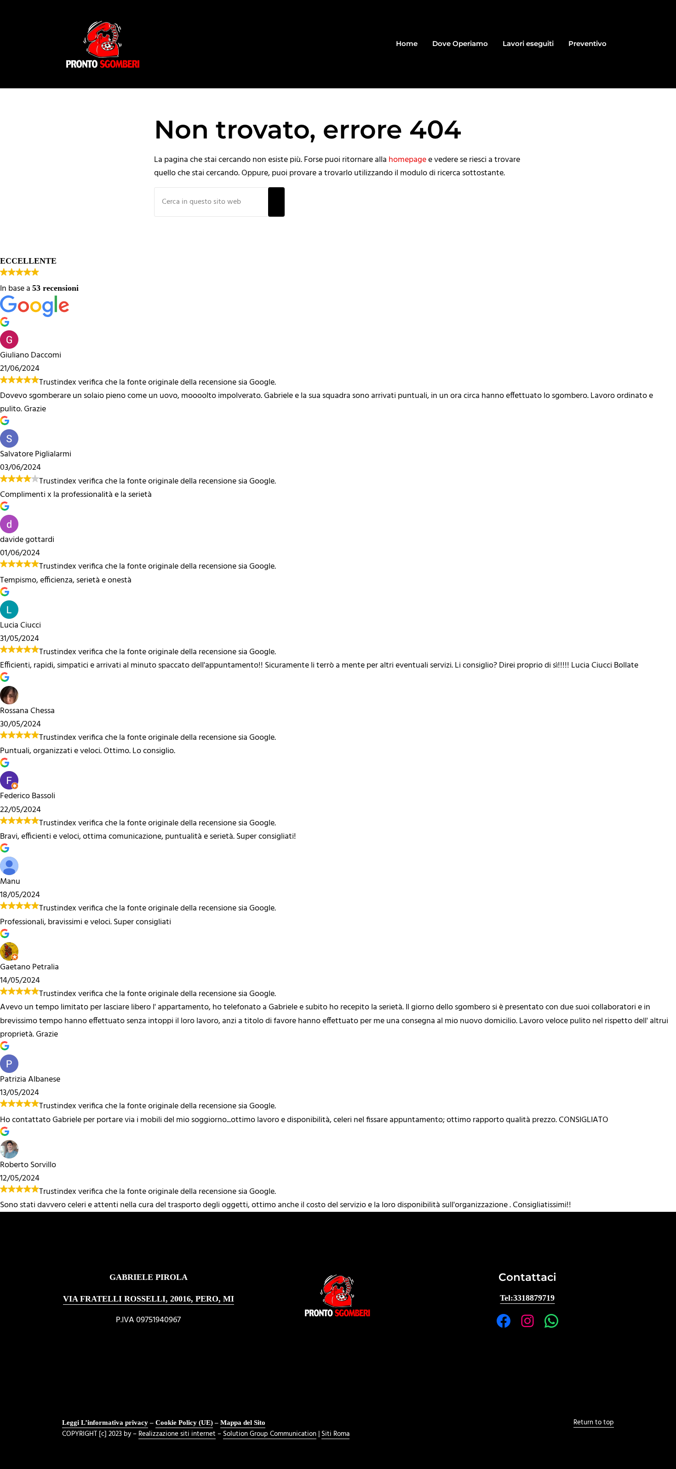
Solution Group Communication (269, 1434)
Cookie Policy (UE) (184, 1422)
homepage (407, 160)
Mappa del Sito (242, 1422)
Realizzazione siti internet (177, 1434)
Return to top (593, 1422)
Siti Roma (335, 1434)
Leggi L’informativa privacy (105, 1422)
